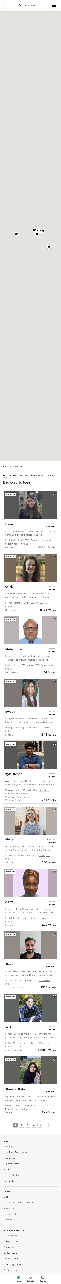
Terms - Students (12, 1175)
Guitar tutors (10, 1253)
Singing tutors (10, 1258)
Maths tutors (10, 1235)
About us (8, 1146)
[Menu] (54, 5)
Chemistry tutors (12, 1264)
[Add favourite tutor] (54, 494)
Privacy (7, 1169)
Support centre (11, 1163)
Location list (9, 1214)
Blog (5, 1196)
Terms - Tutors (11, 1181)
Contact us (9, 1158)
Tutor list (8, 1219)
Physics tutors (10, 1270)
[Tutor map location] (16, 233)
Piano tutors (9, 1247)
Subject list (9, 1208)
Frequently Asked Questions (18, 1202)
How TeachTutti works (15, 1152)
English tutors (10, 1241)
